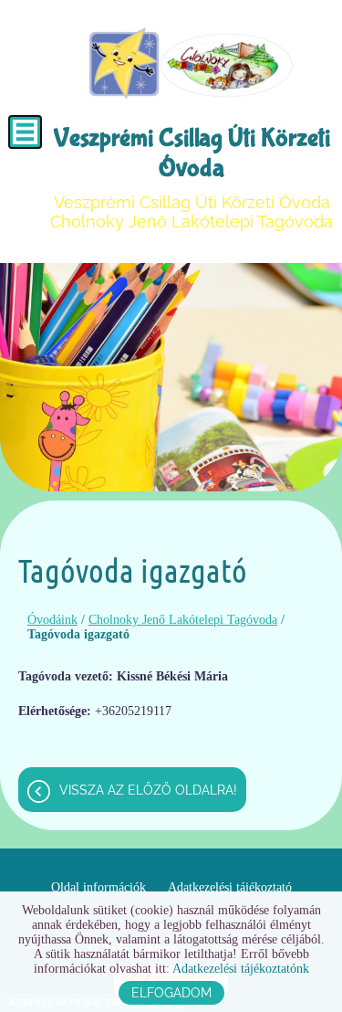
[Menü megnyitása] (25, 132)
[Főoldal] (191, 63)
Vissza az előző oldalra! (148, 790)
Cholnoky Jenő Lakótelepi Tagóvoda (182, 620)
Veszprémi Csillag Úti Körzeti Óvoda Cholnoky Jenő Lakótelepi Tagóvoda (191, 177)
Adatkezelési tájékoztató (230, 887)
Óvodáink (52, 620)
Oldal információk (98, 887)
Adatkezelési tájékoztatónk (240, 968)
